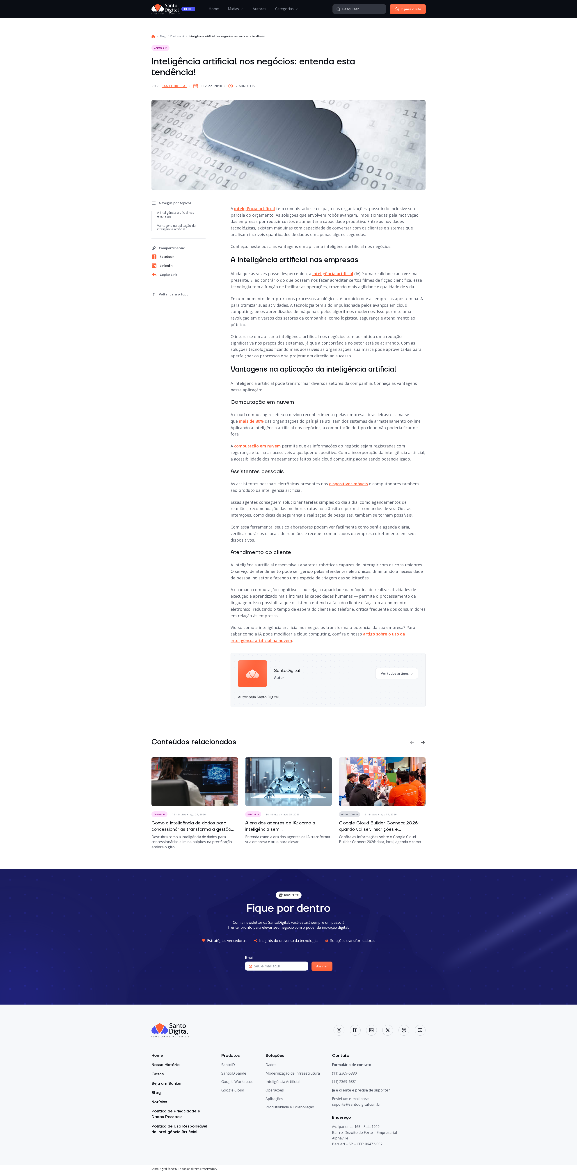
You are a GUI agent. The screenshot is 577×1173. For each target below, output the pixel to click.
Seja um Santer (166, 1083)
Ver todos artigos (395, 673)
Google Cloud (232, 1090)
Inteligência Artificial (283, 1081)
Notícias (159, 1102)
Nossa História (165, 1064)
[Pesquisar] (338, 9)
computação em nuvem (257, 446)
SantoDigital (174, 86)
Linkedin (166, 265)
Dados (271, 1064)
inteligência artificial (254, 208)
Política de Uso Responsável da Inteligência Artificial (179, 1129)
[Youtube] (420, 1030)
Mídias (233, 8)
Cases (157, 1074)
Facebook (167, 256)
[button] (412, 742)
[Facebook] (355, 1030)
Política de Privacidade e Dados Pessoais (175, 1114)
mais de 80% (251, 421)
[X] (387, 1030)
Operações (275, 1090)
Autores (259, 8)
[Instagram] (339, 1030)
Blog (163, 36)
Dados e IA (177, 36)
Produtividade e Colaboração (290, 1107)
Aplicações (274, 1098)
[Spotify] (403, 1030)
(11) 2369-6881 (344, 1081)
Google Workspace (237, 1081)
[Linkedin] (371, 1030)
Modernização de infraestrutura (293, 1073)
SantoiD (228, 1064)
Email (249, 957)
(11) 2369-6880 (344, 1073)
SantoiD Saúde (233, 1073)
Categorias (284, 8)
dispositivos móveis (348, 483)
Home (214, 8)
